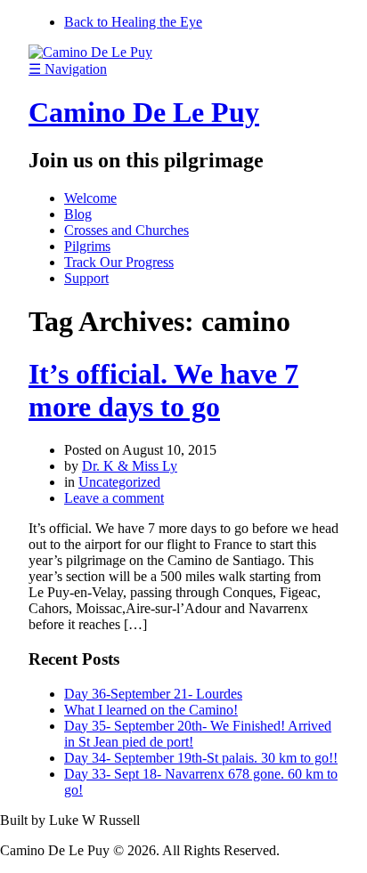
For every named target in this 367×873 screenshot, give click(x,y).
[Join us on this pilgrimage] (90, 52)
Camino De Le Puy (144, 112)
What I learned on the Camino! (151, 709)
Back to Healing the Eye (133, 21)
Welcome (90, 198)
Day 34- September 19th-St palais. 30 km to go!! (201, 757)
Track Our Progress (119, 262)
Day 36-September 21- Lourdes (153, 693)
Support (86, 278)
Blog (78, 214)
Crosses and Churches (126, 230)
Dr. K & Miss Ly (129, 465)
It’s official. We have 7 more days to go (163, 390)
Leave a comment (114, 497)
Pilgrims (87, 246)
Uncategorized (119, 481)
